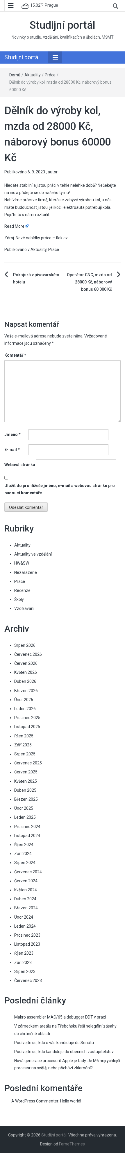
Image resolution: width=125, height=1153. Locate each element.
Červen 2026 (26, 663)
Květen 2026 (25, 672)
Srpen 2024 (24, 862)
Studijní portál (62, 25)
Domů (14, 75)
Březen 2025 (26, 799)
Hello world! (70, 1101)
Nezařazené (25, 572)
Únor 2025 (23, 808)
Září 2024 (23, 853)
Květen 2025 (25, 781)
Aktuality (32, 75)
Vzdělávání (24, 608)
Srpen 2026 (24, 645)
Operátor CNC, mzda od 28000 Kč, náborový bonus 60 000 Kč (89, 282)
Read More (14, 226)
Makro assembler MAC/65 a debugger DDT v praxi (60, 1017)
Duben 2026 (25, 681)
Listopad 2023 (27, 944)
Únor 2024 (23, 917)
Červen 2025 (26, 772)
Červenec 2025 (28, 763)
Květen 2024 (25, 890)
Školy (19, 599)
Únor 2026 (23, 699)
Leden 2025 (25, 817)
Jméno (12, 434)
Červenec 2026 (28, 654)
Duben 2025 (25, 790)
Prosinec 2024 (27, 826)
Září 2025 (23, 745)
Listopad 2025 (27, 726)
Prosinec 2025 (27, 717)
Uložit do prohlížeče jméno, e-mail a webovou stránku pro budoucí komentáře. (59, 489)
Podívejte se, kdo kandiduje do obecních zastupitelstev (64, 1051)
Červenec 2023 (28, 980)
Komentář (15, 355)
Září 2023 (23, 962)
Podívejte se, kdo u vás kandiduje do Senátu (54, 1042)
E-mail (12, 449)
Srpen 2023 (24, 971)
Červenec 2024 (28, 872)
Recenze (22, 590)
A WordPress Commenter (34, 1101)
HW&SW (21, 563)
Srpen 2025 (24, 754)
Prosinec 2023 (27, 935)
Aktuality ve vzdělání (33, 554)
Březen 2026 (26, 690)
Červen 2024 (26, 881)
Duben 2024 (25, 899)
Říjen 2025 (23, 736)
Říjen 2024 (23, 844)
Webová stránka (19, 464)
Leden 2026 (25, 708)
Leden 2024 (25, 926)
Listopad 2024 (27, 835)
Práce (50, 75)
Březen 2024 (26, 908)
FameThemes (72, 1144)
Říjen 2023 (23, 953)
